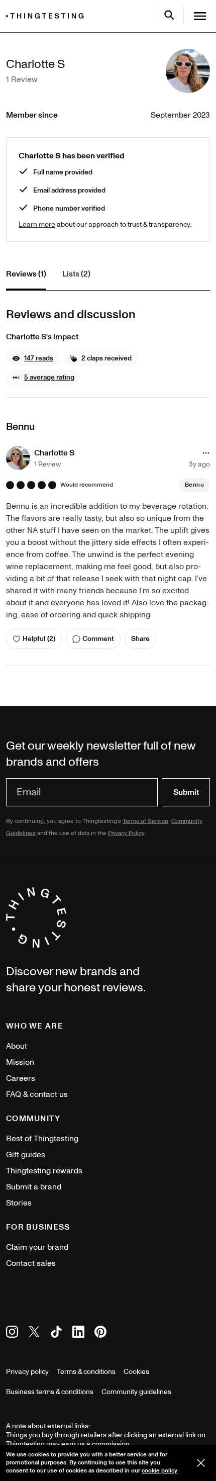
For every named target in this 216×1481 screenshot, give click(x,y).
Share (140, 638)
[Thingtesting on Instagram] (12, 1333)
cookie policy (159, 1470)
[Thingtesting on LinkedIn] (78, 1333)
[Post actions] (206, 453)
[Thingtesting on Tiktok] (56, 1333)
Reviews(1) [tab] (26, 274)
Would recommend (86, 485)
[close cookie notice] (201, 1463)
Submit (186, 792)
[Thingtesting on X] (34, 1333)
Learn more (37, 224)
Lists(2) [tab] (76, 274)
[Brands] (47, 16)
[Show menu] (200, 16)
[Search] (169, 15)
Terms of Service (145, 821)
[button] (32, 358)
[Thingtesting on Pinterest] (100, 1333)
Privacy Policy (126, 833)
